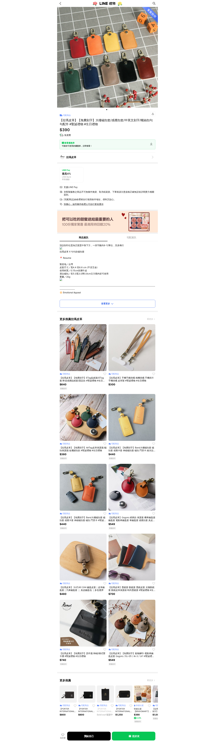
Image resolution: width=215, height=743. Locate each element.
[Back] (61, 3)
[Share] (152, 113)
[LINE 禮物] (107, 3)
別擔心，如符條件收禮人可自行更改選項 (83, 204)
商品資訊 (83, 237)
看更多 (150, 319)
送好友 (135, 736)
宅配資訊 (131, 237)
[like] (105, 374)
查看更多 (105, 303)
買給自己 (89, 736)
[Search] (154, 3)
